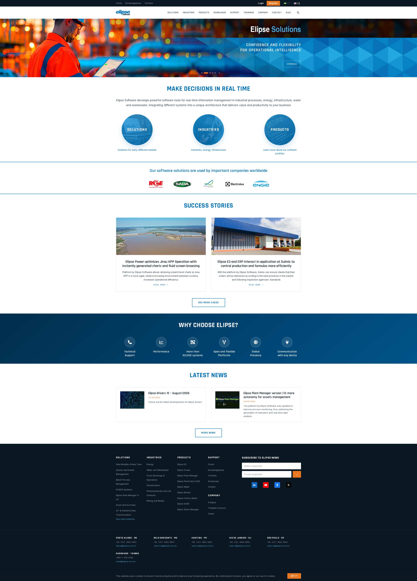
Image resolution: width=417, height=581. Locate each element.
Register (273, 3)
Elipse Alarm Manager (188, 509)
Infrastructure (153, 485)
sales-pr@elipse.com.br (203, 546)
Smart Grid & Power (126, 505)
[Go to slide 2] (206, 73)
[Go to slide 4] (212, 73)
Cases (211, 513)
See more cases (208, 302)
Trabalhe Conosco (217, 508)
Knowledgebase (133, 3)
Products (204, 12)
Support (234, 12)
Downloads (220, 12)
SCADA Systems (124, 489)
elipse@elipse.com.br (126, 546)
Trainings (249, 12)
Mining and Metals (155, 501)
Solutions (173, 12)
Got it (294, 576)
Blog (288, 12)
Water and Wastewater (158, 470)
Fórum (119, 3)
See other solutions (125, 519)
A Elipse (212, 502)
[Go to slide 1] (201, 73)
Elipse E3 (181, 464)
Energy (150, 464)
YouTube (148, 3)
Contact (277, 12)
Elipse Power (183, 470)
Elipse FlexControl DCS (188, 481)
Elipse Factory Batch (187, 498)
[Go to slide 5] (215, 73)
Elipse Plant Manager (187, 475)
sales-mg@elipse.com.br (165, 546)
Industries (188, 12)
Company (263, 12)
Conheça (292, 64)
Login (261, 3)
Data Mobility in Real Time (129, 464)
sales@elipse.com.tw (125, 561)
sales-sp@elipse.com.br (278, 546)
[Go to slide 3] (210, 73)
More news (208, 432)
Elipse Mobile (184, 492)
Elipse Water (183, 487)
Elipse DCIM (183, 504)
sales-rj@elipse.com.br (240, 546)
